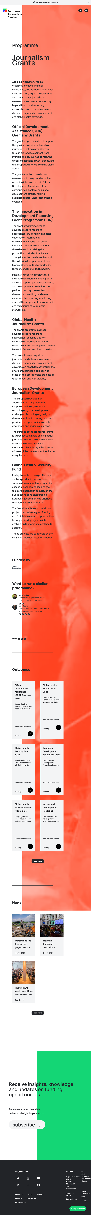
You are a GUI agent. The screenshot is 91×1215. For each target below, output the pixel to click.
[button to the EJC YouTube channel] (38, 1178)
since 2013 (77, 618)
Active (79, 612)
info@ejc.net (71, 1199)
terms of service (84, 1199)
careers (18, 1198)
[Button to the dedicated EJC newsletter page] (38, 1185)
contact (40, 1194)
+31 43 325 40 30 (70, 1195)
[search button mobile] (80, 10)
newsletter (31, 1198)
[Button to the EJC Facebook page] (28, 1185)
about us (19, 1195)
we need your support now (47, 2)
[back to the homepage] (5, 10)
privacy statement (84, 1192)
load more (38, 861)
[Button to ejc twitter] (17, 1178)
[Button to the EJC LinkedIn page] (17, 1185)
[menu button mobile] (86, 10)
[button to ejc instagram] (28, 1178)
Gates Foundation (78, 593)
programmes (20, 1202)
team (30, 1194)
